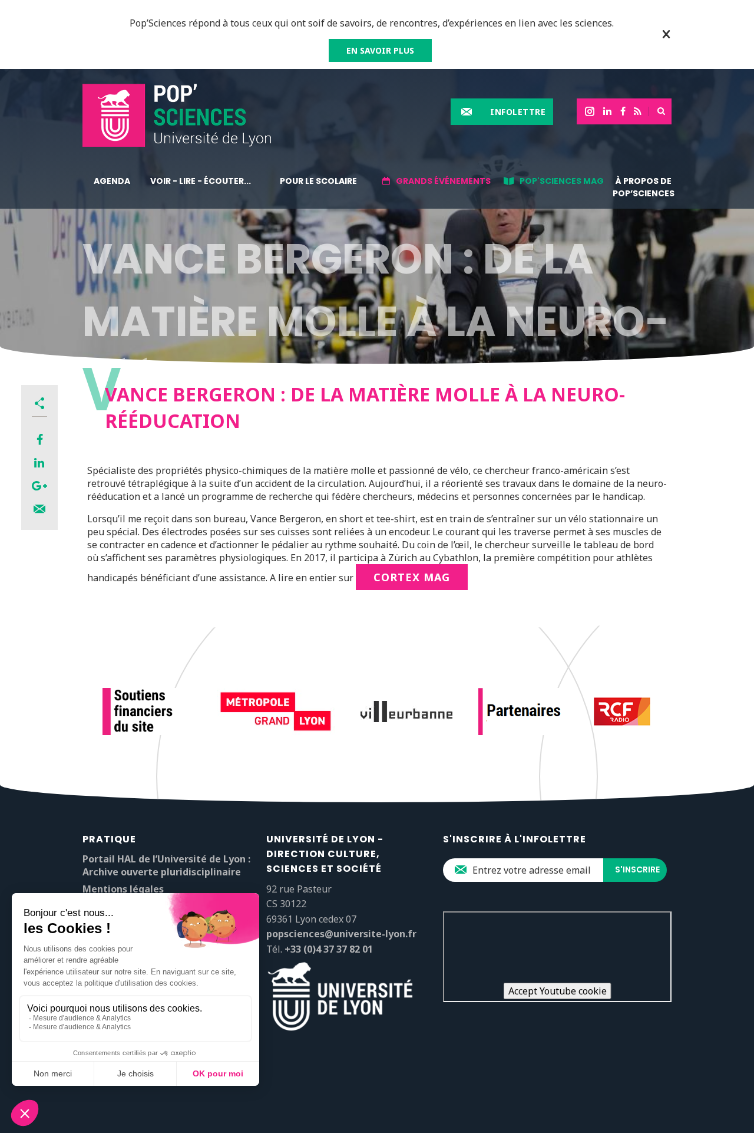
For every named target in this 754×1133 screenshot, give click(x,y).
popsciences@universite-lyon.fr (341, 933)
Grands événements (443, 181)
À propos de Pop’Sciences (643, 187)
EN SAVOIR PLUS (380, 50)
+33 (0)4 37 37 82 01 (329, 949)
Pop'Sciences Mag (562, 181)
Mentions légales (123, 888)
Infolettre (517, 111)
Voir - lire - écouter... (200, 181)
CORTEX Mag (411, 577)
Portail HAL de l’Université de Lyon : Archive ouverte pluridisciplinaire (166, 865)
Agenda (112, 181)
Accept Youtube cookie (557, 990)
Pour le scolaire (318, 181)
